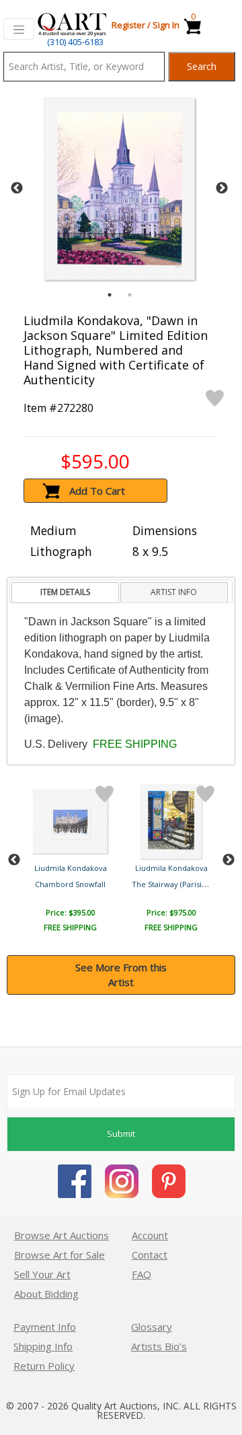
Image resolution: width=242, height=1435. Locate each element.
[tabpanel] (119, 189)
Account (150, 1235)
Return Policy (44, 1365)
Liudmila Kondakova (70, 868)
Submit (121, 1133)
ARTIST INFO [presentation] (174, 592)
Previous (17, 188)
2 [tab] (129, 295)
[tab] (64, 592)
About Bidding (46, 1293)
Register (128, 25)
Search (201, 66)
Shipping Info (43, 1346)
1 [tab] (109, 295)
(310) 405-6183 (75, 42)
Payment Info (44, 1326)
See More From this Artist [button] (121, 974)
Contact (149, 1254)
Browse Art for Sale (59, 1254)
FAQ (141, 1274)
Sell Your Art (42, 1274)
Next (222, 188)
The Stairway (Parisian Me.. (180, 884)
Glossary (151, 1326)
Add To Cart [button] (97, 490)
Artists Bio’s (159, 1346)
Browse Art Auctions (61, 1235)
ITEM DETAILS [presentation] (65, 592)
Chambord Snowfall (70, 884)
